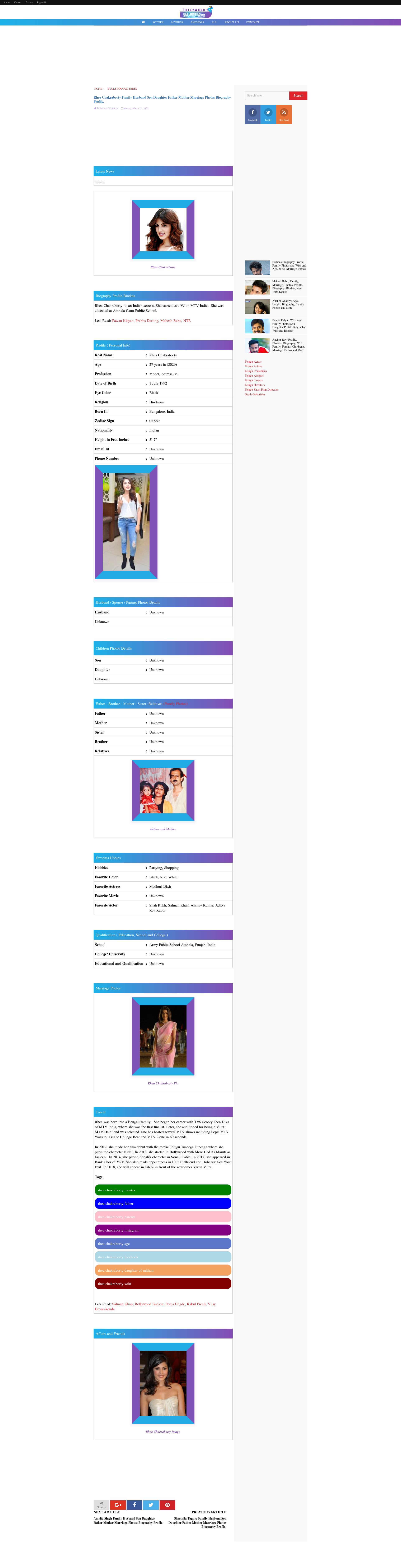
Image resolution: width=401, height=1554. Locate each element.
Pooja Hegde (175, 1303)
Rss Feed (284, 120)
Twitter (268, 120)
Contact (18, 2)
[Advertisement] (200, 56)
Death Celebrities (255, 394)
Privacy (29, 2)
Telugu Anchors (254, 375)
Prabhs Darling (147, 320)
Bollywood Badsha (149, 1303)
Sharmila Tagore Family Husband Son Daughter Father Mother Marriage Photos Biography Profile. (197, 1522)
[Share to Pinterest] (167, 1505)
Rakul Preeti (196, 1303)
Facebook (253, 120)
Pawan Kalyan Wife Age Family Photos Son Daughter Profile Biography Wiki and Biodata (288, 326)
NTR (187, 320)
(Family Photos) (175, 703)
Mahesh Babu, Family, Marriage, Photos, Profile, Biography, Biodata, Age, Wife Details (287, 287)
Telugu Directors (255, 385)
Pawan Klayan (122, 320)
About (7, 2)
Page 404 (41, 2)
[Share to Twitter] (151, 1505)
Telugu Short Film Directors (261, 389)
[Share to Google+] (118, 1505)
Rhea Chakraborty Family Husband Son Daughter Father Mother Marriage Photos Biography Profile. (162, 99)
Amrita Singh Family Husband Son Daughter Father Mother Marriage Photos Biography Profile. (128, 1520)
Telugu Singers (254, 380)
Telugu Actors (253, 361)
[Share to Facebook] (134, 1505)
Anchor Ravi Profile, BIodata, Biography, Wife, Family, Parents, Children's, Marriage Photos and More (288, 345)
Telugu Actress (253, 366)
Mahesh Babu (170, 320)
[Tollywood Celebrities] (143, 22)
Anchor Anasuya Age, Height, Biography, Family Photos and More (288, 304)
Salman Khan (122, 1303)
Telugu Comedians (256, 371)
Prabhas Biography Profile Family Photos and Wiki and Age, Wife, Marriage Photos (289, 265)
